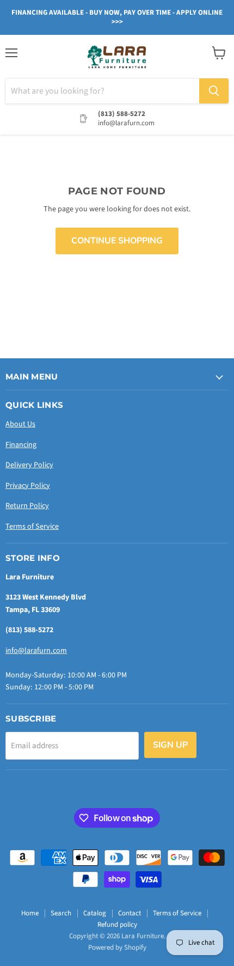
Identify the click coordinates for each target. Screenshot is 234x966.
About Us (20, 424)
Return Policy (27, 505)
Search (61, 913)
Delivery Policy (29, 465)
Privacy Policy (27, 485)
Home (30, 913)
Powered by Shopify (117, 947)
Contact (129, 913)
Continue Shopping (117, 241)
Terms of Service (32, 526)
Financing (20, 444)
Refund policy (117, 925)
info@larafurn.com (36, 650)
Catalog (94, 913)
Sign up (170, 745)
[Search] (214, 90)
